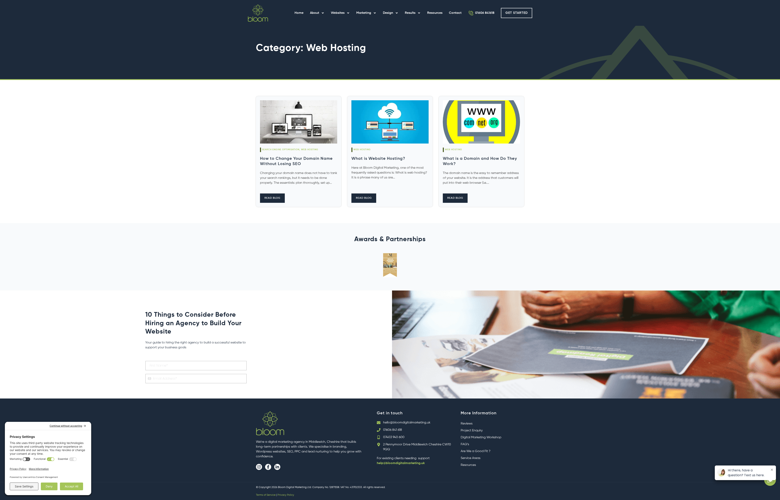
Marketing (363, 13)
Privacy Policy (285, 495)
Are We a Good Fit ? (476, 451)
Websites (337, 13)
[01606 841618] (471, 13)
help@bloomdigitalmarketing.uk (401, 463)
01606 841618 (484, 13)
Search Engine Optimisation (280, 149)
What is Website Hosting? (378, 159)
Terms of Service (266, 495)
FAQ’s (465, 444)
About (314, 13)
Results (410, 13)
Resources (434, 13)
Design (388, 13)
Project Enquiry (472, 430)
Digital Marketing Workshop (481, 437)
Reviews (466, 423)
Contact (455, 13)
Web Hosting (309, 149)
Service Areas (470, 458)
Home (299, 13)
